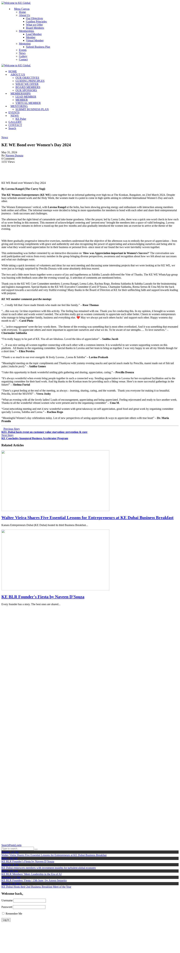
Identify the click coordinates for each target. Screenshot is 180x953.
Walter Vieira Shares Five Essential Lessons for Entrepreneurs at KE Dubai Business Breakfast (54, 855)
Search (5, 845)
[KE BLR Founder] (55, 589)
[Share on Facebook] (2, 164)
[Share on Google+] (7, 164)
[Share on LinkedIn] (9, 164)
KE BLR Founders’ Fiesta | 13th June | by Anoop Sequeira (34, 880)
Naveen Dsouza (14, 155)
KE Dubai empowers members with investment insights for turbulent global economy (48, 867)
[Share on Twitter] (5, 164)
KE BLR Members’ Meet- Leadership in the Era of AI (31, 874)
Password (6, 906)
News (4, 137)
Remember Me (13, 913)
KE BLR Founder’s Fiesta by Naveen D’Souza (27, 861)
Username (7, 900)
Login (18, 845)
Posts (12, 845)
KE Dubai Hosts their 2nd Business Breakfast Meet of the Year (36, 886)
